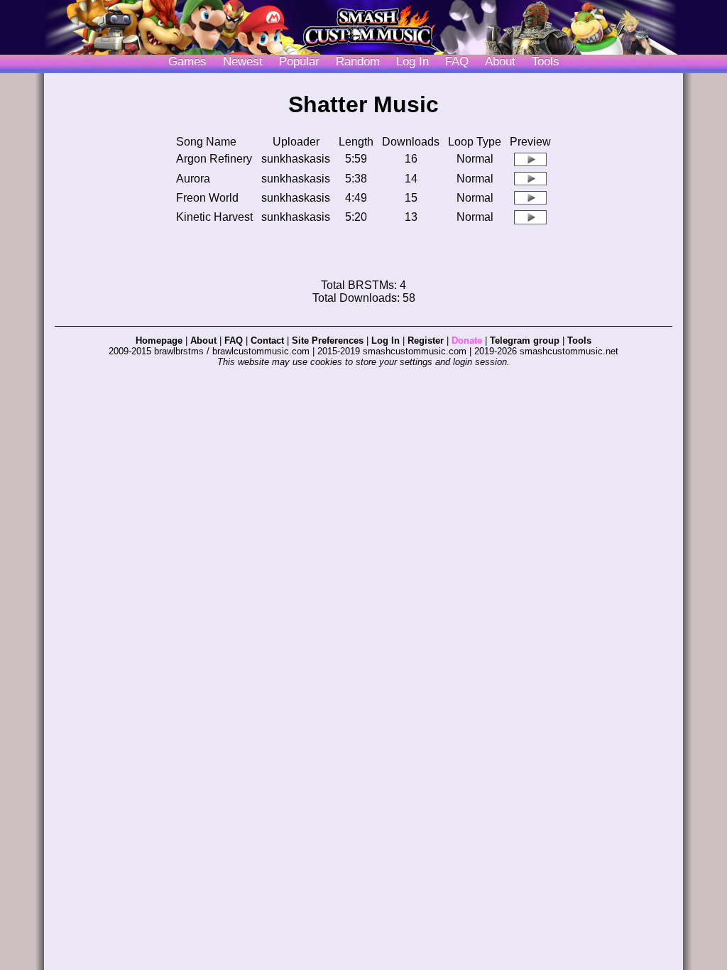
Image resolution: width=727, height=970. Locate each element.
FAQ (457, 61)
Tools (545, 61)
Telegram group (524, 340)
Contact (267, 340)
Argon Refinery (214, 159)
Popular (299, 61)
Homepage (159, 340)
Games (187, 61)
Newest (243, 61)
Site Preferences (328, 340)
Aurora (193, 179)
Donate (467, 340)
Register (426, 340)
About (500, 61)
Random (358, 61)
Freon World (207, 198)
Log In (385, 340)
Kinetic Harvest (214, 217)
